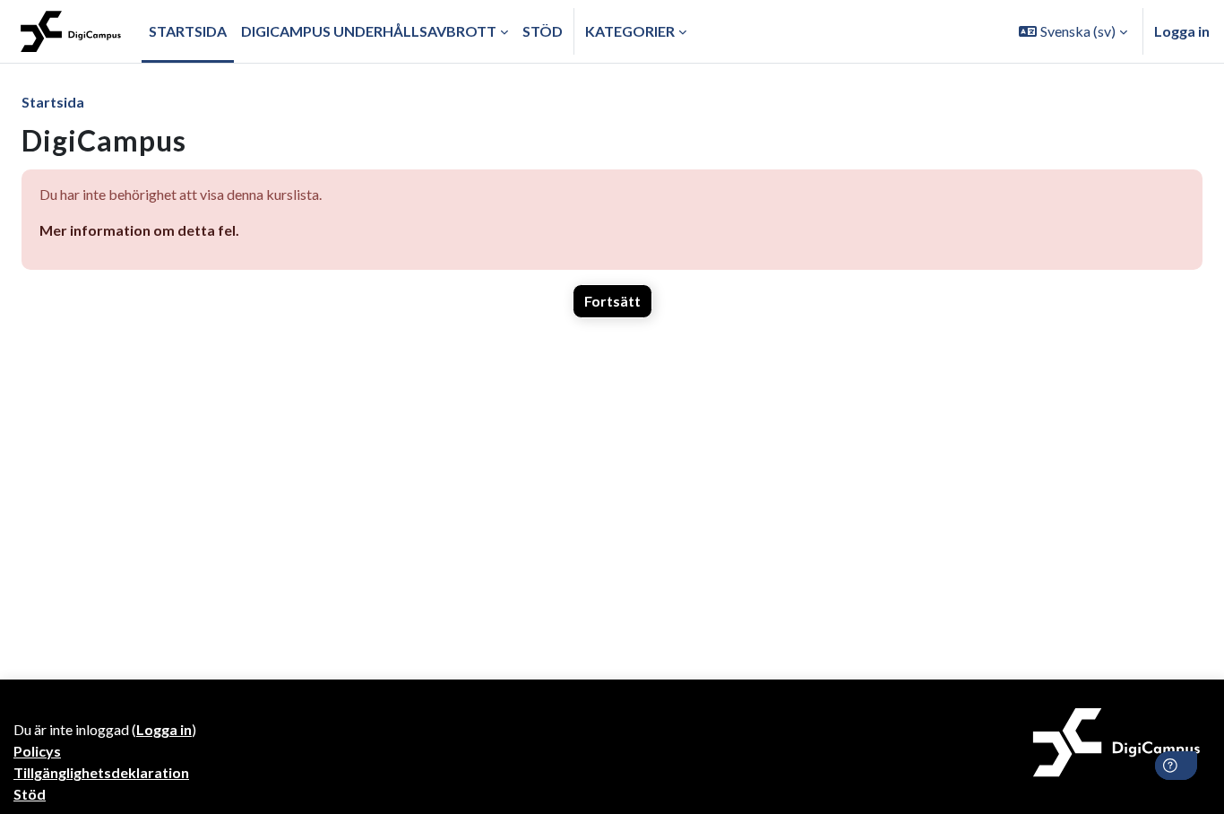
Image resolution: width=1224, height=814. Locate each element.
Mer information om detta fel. (139, 229)
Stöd (29, 793)
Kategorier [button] (630, 30)
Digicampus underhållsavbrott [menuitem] (368, 30)
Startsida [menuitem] (188, 30)
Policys (37, 750)
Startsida (53, 101)
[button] (1073, 31)
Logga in (1182, 30)
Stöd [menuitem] (542, 30)
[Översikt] (70, 31)
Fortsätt (612, 300)
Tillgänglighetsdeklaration (101, 772)
